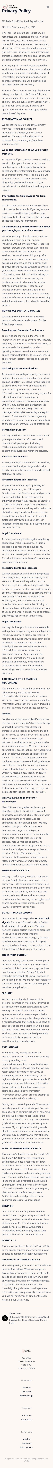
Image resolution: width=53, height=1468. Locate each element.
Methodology (26, 1395)
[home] (10, 7)
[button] (48, 6)
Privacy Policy (26, 1447)
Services (27, 1387)
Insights (26, 1439)
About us (26, 1415)
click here (29, 925)
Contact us (26, 1419)
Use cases (26, 1391)
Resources (26, 1443)
